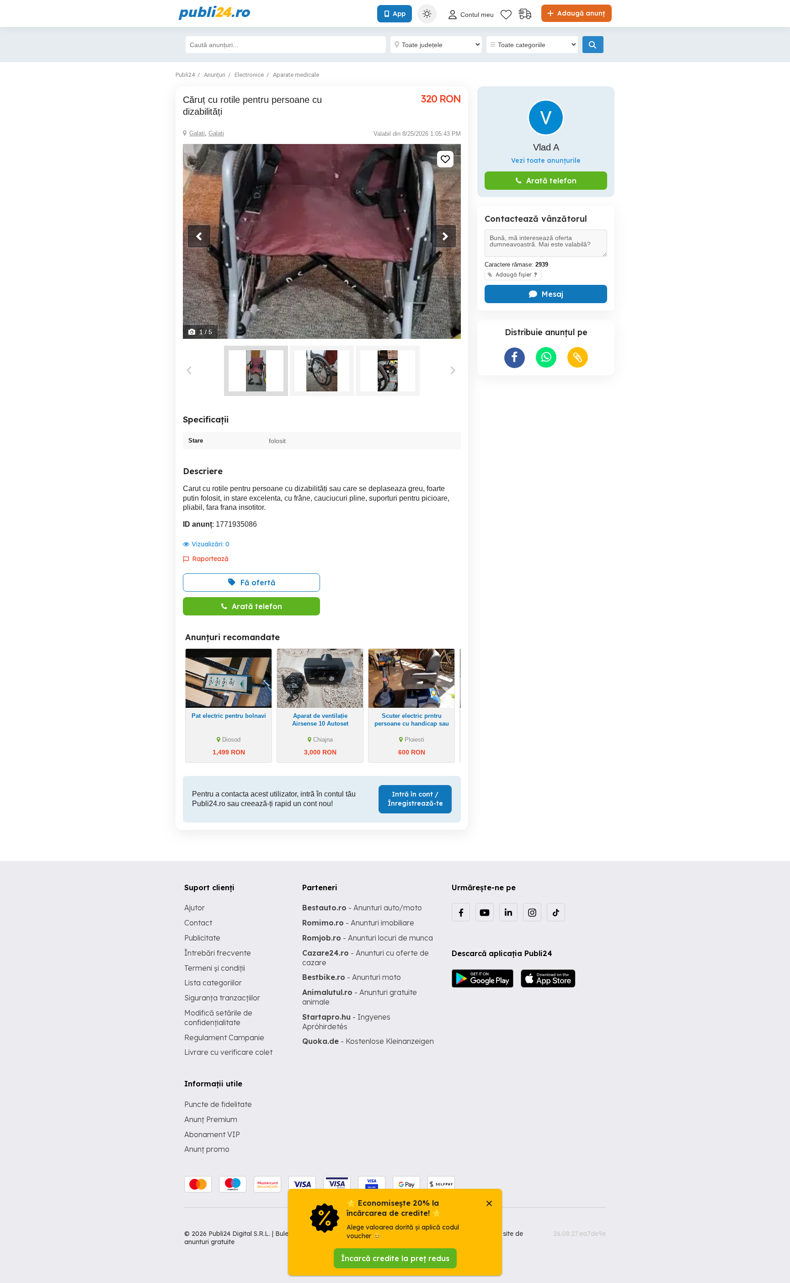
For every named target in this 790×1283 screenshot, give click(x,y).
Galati (197, 133)
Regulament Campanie (224, 1037)
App (399, 14)
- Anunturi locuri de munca (367, 937)
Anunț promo (207, 1149)
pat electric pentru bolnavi (229, 715)
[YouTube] (484, 912)
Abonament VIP (212, 1134)
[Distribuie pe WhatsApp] (546, 357)
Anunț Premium (210, 1119)
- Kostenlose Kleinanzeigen (368, 1041)
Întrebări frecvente (217, 952)
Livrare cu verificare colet (228, 1052)
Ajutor (194, 907)
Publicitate (202, 937)
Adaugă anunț (580, 13)
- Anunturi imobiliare (358, 922)
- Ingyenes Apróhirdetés (346, 1021)
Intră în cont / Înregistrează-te (415, 798)
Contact (198, 922)
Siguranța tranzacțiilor (222, 997)
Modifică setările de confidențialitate (218, 1017)
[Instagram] (532, 912)
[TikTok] (556, 912)
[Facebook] (461, 912)
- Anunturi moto (351, 977)
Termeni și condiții (214, 968)
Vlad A (546, 147)
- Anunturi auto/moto (362, 907)
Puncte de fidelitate (218, 1104)
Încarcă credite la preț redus (395, 1258)
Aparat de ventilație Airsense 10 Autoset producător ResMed (320, 723)
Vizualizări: (211, 544)
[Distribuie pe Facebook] (514, 357)
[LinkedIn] (508, 912)
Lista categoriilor (213, 982)
